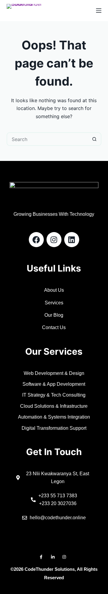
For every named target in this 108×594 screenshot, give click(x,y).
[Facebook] (36, 239)
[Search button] (94, 139)
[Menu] (98, 10)
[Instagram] (54, 239)
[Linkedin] (71, 239)
